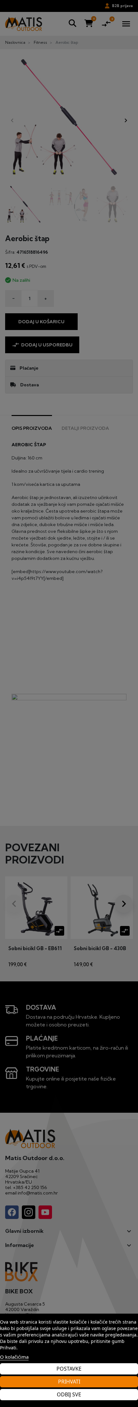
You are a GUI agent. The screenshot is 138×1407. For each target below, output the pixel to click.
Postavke (69, 1368)
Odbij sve (69, 1394)
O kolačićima (14, 1357)
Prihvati (69, 1381)
